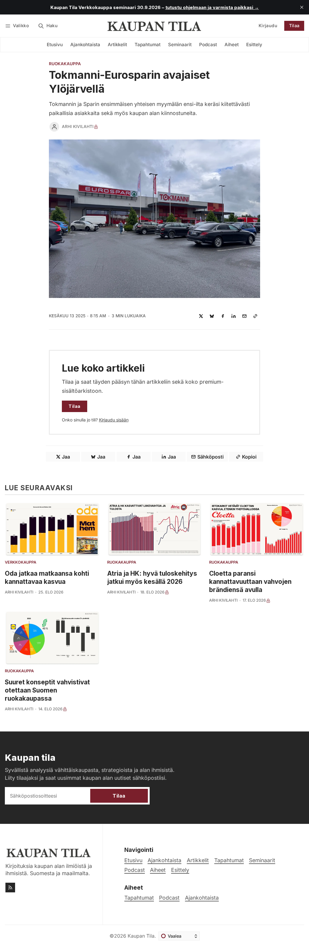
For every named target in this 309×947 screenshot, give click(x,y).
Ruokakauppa (65, 64)
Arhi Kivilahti (78, 126)
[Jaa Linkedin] (233, 316)
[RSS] (10, 887)
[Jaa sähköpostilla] (244, 316)
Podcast (169, 897)
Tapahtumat (139, 897)
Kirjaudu (268, 25)
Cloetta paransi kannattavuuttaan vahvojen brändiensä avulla (250, 581)
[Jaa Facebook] (223, 316)
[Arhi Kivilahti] (54, 126)
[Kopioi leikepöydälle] (255, 316)
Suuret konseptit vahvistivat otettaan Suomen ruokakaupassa (47, 690)
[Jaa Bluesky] (212, 316)
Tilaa (294, 25)
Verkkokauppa (20, 563)
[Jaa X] (201, 316)
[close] (302, 7)
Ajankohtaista (202, 897)
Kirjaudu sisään (114, 419)
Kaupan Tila (141, 936)
